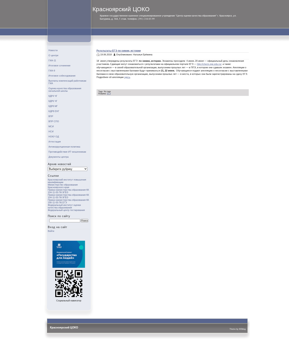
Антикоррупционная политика (64, 146)
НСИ (51, 131)
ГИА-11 (52, 60)
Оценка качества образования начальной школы (64, 89)
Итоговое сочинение (59, 65)
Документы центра (58, 157)
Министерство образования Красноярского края (63, 186)
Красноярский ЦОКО (121, 9)
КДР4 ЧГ (52, 96)
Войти (51, 231)
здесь (127, 77)
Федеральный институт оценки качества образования (64, 206)
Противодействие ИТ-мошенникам (67, 151)
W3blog (242, 329)
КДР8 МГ (53, 106)
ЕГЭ (109, 94)
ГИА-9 (51, 70)
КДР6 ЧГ (52, 101)
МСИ (51, 126)
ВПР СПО (53, 121)
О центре (53, 55)
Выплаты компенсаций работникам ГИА (67, 82)
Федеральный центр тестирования (66, 210)
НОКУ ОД (53, 136)
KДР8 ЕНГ (53, 111)
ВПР (50, 116)
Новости (53, 50)
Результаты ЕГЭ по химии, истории (118, 50)
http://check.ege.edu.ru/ (209, 64)
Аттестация (54, 141)
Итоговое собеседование (62, 75)
